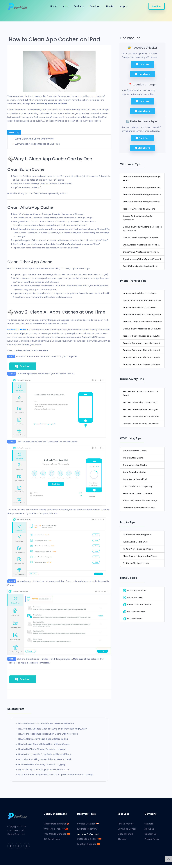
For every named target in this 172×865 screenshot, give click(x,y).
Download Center (127, 829)
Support (123, 6)
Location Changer (87, 844)
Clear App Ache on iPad (135, 479)
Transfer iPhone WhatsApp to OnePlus (142, 194)
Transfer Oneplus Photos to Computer (142, 321)
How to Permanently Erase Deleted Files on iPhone (44, 754)
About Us (149, 829)
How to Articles (126, 823)
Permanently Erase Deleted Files (139, 507)
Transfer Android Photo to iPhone (139, 293)
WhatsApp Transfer (136, 590)
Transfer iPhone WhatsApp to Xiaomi (141, 201)
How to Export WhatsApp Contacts (140, 237)
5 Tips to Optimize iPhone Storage (140, 500)
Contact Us (150, 834)
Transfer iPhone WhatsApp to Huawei (141, 187)
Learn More (143, 74)
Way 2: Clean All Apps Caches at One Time (37, 143)
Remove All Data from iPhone (137, 493)
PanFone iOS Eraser (16, 329)
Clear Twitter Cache (133, 457)
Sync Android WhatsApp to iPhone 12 (141, 244)
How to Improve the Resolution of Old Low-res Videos (46, 723)
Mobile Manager (134, 597)
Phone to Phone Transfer (139, 604)
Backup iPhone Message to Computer (142, 328)
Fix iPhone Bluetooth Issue (136, 563)
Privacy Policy (151, 839)
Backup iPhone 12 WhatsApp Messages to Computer (142, 228)
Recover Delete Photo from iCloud (140, 402)
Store (65, 6)
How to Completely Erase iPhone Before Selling (43, 739)
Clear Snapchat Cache (134, 472)
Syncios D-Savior (86, 823)
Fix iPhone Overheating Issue (137, 534)
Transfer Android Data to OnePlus (140, 307)
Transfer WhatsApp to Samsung (139, 208)
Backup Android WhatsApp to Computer (138, 218)
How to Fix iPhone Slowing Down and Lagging (41, 749)
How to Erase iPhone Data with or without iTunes (43, 744)
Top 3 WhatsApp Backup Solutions (140, 266)
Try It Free (143, 64)
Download (95, 6)
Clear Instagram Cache (135, 450)
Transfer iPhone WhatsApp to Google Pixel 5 (142, 178)
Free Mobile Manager (55, 834)
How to (109, 6)
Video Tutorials (125, 834)
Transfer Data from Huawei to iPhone (141, 364)
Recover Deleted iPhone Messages (140, 409)
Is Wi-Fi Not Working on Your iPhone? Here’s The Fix (45, 759)
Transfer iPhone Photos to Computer (141, 335)
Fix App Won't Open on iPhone (138, 548)
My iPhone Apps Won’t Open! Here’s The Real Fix (43, 769)
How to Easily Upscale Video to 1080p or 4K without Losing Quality (52, 728)
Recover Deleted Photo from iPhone (141, 416)
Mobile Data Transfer (55, 823)
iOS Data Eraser (134, 618)
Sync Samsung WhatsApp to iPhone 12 (142, 259)
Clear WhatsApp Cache (135, 464)
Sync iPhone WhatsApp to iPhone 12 (141, 251)
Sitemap (122, 839)
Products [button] (79, 6)
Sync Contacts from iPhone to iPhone (142, 300)
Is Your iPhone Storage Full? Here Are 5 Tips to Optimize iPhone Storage (55, 774)
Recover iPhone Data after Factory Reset (140, 393)
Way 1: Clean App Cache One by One (34, 138)
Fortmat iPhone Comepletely (137, 486)
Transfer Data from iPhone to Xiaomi (141, 350)
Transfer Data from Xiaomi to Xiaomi (141, 343)
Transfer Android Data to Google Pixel (142, 314)
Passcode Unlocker (87, 839)
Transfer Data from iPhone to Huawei (141, 357)
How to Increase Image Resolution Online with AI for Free (48, 733)
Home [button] (53, 6)
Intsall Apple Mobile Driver (135, 541)
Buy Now (156, 6)
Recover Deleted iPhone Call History (141, 423)
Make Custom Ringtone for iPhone (140, 556)
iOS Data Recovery (135, 611)
